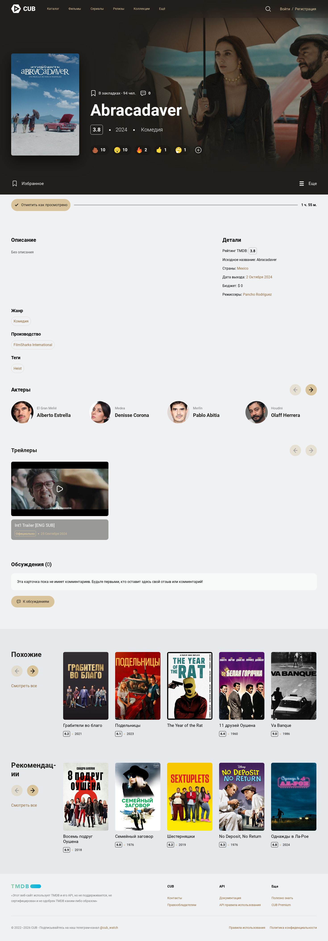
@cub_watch (109, 927)
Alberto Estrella (54, 415)
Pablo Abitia (206, 415)
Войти (285, 9)
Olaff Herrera (285, 415)
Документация (230, 898)
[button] (311, 390)
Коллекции (142, 8)
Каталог (53, 8)
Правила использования (247, 927)
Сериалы (97, 8)
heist (18, 368)
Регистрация (305, 9)
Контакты (174, 898)
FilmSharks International (33, 345)
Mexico (242, 268)
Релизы (118, 8)
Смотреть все (24, 685)
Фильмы (75, 8)
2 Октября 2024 (259, 277)
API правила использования (240, 905)
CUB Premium (281, 905)
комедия (152, 130)
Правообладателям (181, 905)
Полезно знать (282, 898)
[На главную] (23, 8)
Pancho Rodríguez (257, 294)
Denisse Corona (132, 415)
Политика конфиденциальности (293, 927)
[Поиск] (268, 9)
